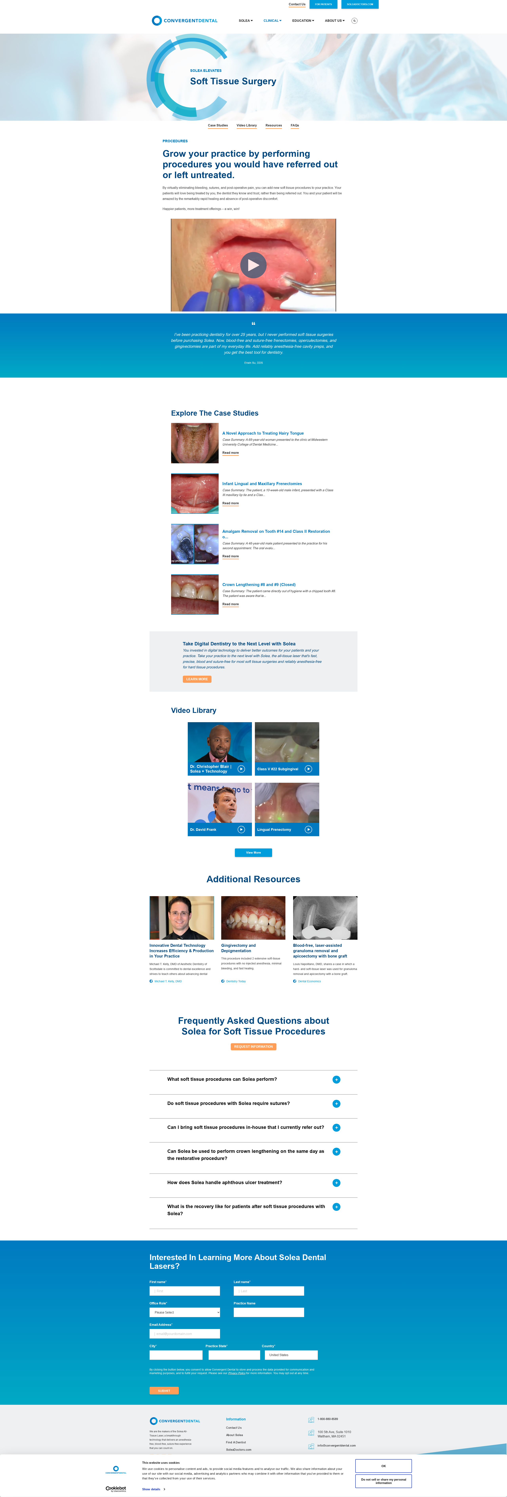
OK (383, 1466)
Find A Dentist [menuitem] (236, 1442)
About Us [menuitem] (333, 21)
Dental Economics (309, 981)
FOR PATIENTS (323, 4)
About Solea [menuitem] (234, 1435)
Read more (230, 453)
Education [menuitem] (301, 21)
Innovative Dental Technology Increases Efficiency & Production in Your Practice (182, 950)
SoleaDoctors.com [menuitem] (239, 1449)
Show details (151, 1489)
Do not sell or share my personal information (383, 1481)
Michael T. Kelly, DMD (168, 981)
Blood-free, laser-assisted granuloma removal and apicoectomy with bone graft (320, 950)
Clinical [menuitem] (271, 21)
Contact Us (297, 4)
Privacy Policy (236, 1373)
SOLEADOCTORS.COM (360, 4)
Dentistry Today (236, 981)
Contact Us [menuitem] (234, 1428)
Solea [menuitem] (244, 21)
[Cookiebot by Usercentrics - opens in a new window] (116, 1489)
